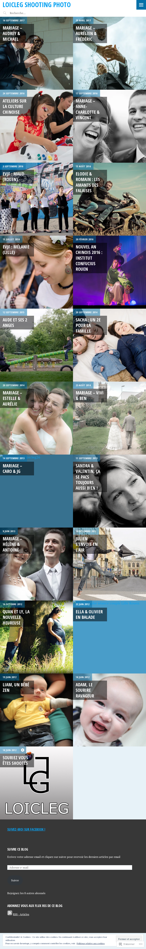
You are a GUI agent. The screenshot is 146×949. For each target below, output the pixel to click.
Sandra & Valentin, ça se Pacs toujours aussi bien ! (88, 477)
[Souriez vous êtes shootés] (36, 782)
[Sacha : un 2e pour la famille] (109, 345)
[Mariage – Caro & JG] (36, 491)
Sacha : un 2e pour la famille (88, 325)
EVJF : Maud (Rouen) (13, 176)
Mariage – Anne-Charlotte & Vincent (88, 109)
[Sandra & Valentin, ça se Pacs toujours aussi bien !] (109, 491)
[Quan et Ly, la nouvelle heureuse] (36, 637)
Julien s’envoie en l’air (87, 544)
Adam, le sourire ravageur (85, 690)
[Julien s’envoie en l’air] (109, 564)
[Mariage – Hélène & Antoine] (36, 564)
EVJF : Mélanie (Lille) (16, 249)
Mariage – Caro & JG (12, 468)
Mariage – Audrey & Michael (12, 33)
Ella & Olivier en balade (89, 614)
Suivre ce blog (17, 849)
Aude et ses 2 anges (15, 322)
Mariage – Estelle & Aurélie (12, 398)
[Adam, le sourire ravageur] (109, 709)
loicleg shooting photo (37, 4)
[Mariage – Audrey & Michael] (36, 53)
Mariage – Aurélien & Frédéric (86, 33)
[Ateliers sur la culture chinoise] (36, 126)
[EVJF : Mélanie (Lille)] (36, 272)
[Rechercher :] (24, 13)
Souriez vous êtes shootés (15, 760)
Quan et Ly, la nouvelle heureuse (16, 617)
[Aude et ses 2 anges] (36, 345)
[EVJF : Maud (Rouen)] (36, 199)
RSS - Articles (21, 914)
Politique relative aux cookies (91, 943)
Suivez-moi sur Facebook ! (26, 829)
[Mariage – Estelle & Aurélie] (36, 418)
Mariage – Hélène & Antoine (12, 544)
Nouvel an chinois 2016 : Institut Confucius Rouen (89, 258)
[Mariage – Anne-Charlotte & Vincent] (109, 126)
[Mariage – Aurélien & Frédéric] (109, 53)
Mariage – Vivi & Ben (90, 395)
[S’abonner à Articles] (9, 914)
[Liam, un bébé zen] (36, 709)
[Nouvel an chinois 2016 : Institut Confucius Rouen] (109, 272)
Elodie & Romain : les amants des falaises (88, 182)
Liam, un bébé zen (16, 687)
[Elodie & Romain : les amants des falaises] (109, 199)
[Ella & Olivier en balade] (109, 637)
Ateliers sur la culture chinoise (14, 106)
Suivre (15, 880)
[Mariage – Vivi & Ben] (109, 418)
